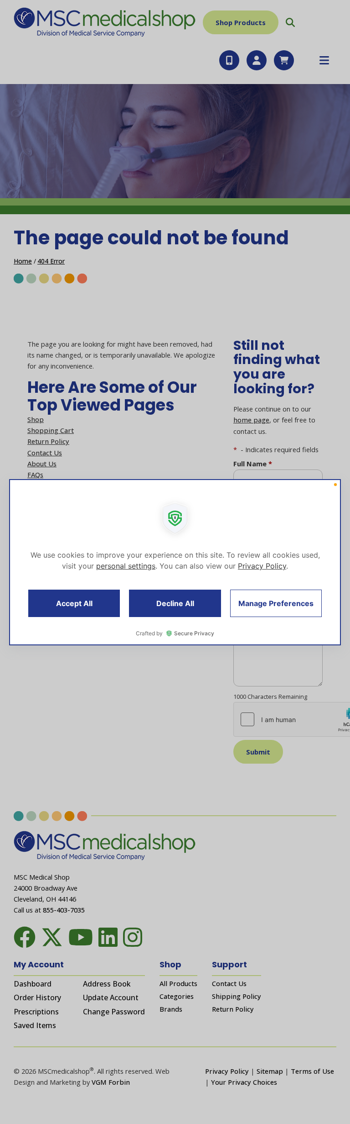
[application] (175, 562)
